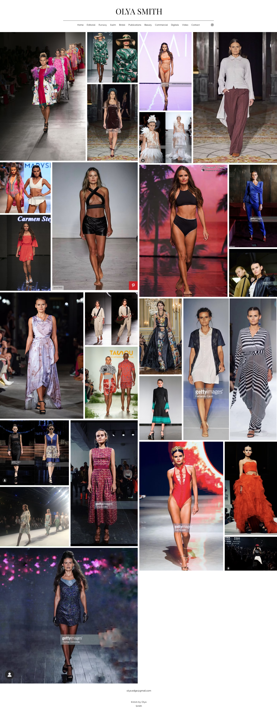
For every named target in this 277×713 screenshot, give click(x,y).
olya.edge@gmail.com (139, 690)
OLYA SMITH (139, 11)
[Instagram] (212, 24)
